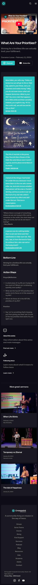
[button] (35, 3)
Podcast (19, 545)
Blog (19, 548)
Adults (19, 562)
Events (19, 531)
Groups (19, 524)
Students (19, 558)
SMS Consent (16, 576)
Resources (19, 551)
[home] (3, 3)
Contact (19, 565)
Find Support (19, 537)
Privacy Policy (8, 576)
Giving (19, 534)
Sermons (19, 541)
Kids (19, 555)
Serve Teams (19, 527)
